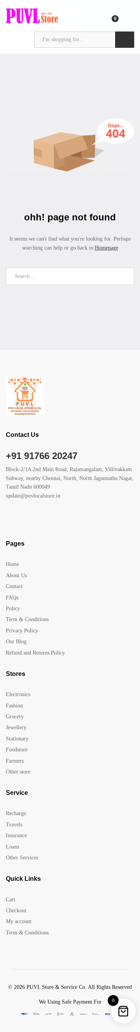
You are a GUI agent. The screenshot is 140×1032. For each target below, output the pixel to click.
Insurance (16, 835)
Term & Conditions (27, 619)
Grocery (15, 716)
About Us (16, 575)
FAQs (12, 598)
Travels (14, 825)
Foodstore (17, 750)
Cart (10, 900)
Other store (18, 772)
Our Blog (16, 641)
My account (19, 921)
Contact (14, 586)
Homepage (106, 248)
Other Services (22, 858)
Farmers (15, 761)
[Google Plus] (32, 520)
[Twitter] (20, 520)
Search (124, 39)
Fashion (14, 706)
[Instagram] (56, 520)
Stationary (17, 739)
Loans (12, 847)
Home (12, 564)
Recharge (16, 813)
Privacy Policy (22, 631)
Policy (13, 608)
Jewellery (16, 727)
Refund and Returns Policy (35, 653)
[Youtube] (44, 520)
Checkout (16, 910)
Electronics (18, 694)
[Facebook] (8, 520)
